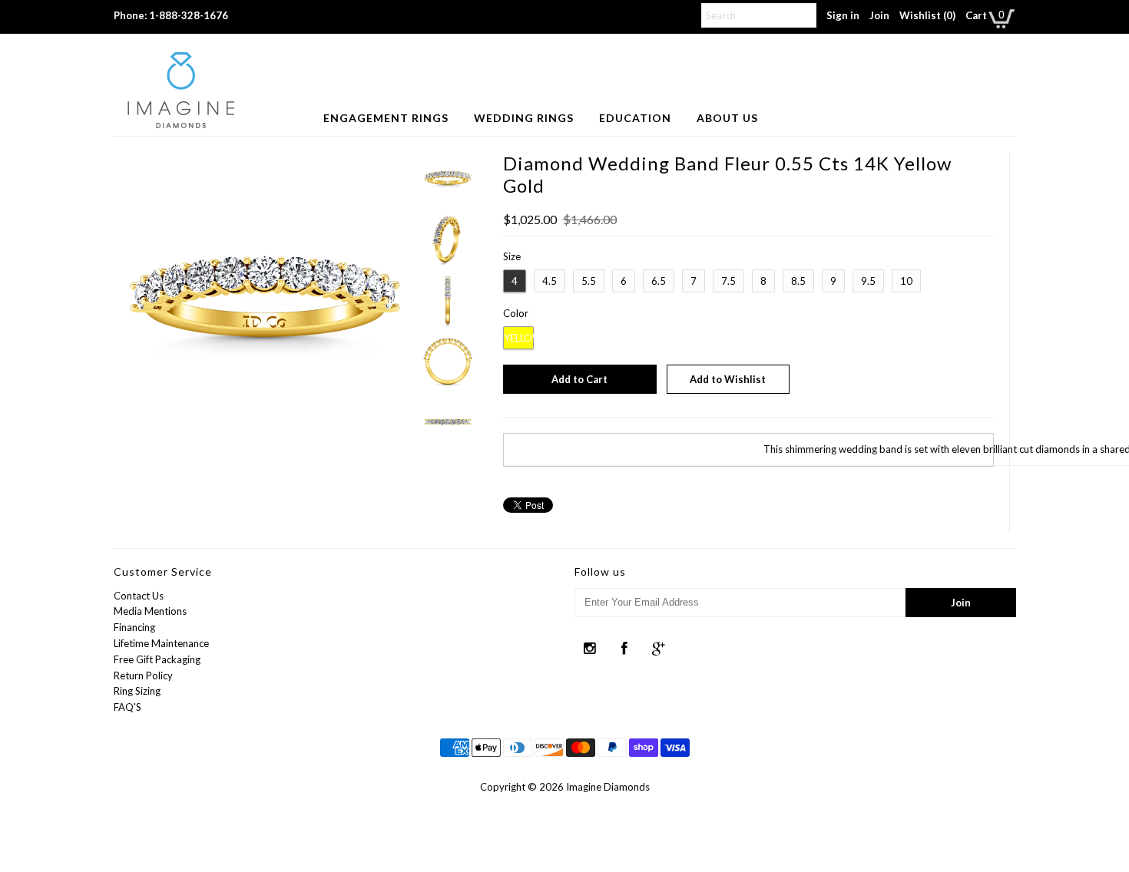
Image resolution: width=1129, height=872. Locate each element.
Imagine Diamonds (608, 787)
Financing (134, 627)
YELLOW (519, 338)
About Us (727, 117)
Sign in (842, 15)
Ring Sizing (137, 691)
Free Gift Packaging (157, 659)
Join (879, 15)
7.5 (728, 281)
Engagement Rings (386, 117)
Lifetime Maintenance (161, 643)
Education (635, 117)
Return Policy (143, 675)
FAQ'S (127, 707)
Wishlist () (927, 15)
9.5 (868, 281)
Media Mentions (150, 611)
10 (906, 281)
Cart (976, 15)
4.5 (549, 281)
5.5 (588, 281)
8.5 (798, 281)
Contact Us (139, 596)
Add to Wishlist (728, 379)
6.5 (658, 281)
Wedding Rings (524, 117)
